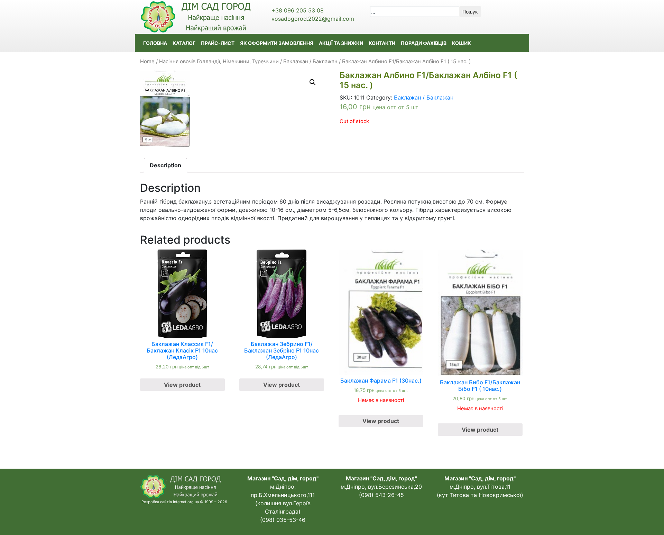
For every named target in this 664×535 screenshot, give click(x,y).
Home (147, 61)
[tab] (165, 165)
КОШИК (461, 43)
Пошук (470, 12)
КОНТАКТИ (382, 43)
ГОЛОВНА (155, 43)
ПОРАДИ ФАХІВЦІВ (423, 43)
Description (165, 165)
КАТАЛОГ (184, 43)
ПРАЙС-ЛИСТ (217, 43)
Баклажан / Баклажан (310, 61)
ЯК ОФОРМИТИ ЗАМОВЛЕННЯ (276, 43)
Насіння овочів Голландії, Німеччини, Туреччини (219, 61)
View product (182, 384)
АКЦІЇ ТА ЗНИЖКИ (341, 43)
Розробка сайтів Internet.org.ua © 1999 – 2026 (184, 501)
